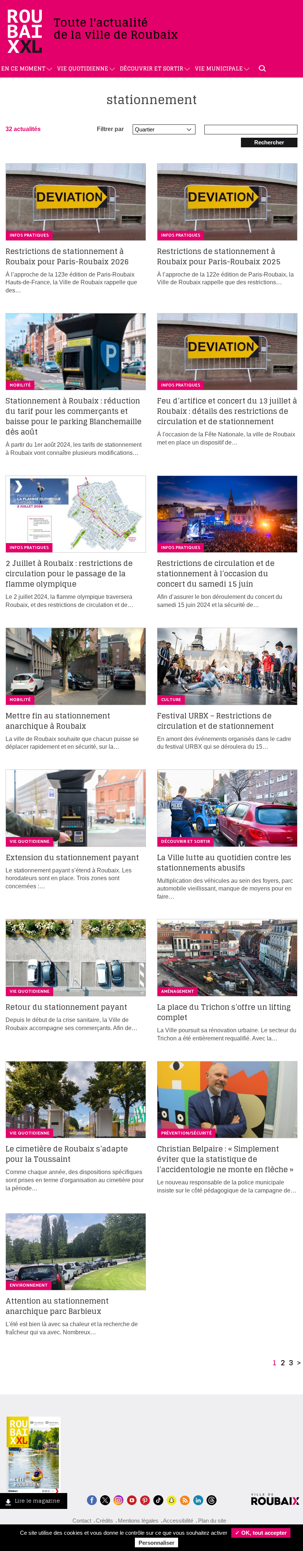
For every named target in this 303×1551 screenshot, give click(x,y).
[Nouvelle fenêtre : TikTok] (158, 1499)
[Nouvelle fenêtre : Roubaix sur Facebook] (92, 1499)
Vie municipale (219, 68)
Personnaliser (156, 1543)
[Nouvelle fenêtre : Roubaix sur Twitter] (105, 1499)
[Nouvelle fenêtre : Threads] (212, 1499)
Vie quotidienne (82, 68)
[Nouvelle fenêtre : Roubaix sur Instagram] (118, 1499)
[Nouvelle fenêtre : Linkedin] (198, 1499)
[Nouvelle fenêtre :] (132, 1499)
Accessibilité (178, 1520)
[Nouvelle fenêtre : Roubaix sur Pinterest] (145, 1499)
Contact (81, 1520)
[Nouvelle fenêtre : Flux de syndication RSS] (185, 1499)
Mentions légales (138, 1520)
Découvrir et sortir (151, 68)
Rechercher (269, 142)
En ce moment (23, 68)
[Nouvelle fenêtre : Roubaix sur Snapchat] (172, 1499)
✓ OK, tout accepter (261, 1533)
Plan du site (212, 1520)
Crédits (104, 1520)
